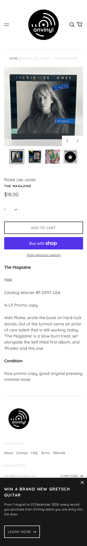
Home (14, 58)
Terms (45, 453)
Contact (22, 453)
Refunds (59, 453)
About (8, 453)
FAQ (34, 453)
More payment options (44, 255)
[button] (72, 25)
